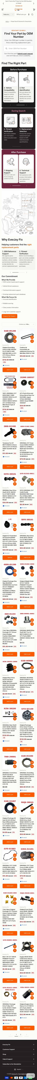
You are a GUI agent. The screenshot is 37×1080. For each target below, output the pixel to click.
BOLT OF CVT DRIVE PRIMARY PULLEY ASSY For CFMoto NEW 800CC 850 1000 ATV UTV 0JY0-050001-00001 (10, 961)
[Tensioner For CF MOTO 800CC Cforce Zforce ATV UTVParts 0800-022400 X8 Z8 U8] (10, 431)
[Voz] (28, 14)
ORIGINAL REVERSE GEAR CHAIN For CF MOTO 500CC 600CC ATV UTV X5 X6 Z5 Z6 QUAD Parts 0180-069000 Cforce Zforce (27, 683)
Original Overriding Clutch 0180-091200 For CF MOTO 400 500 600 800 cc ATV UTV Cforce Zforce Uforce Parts (9, 352)
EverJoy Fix (15, 1074)
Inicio (7, 21)
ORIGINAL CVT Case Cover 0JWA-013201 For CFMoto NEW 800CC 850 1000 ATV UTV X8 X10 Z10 (27, 869)
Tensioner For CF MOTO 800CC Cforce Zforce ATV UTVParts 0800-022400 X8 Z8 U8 (10, 446)
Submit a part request (25, 54)
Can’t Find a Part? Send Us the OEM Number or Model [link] (18, 2)
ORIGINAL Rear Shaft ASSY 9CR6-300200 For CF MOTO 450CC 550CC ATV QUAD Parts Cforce (9, 728)
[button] (34, 9)
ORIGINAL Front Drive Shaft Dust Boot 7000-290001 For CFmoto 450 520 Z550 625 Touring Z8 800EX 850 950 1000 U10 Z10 (10, 778)
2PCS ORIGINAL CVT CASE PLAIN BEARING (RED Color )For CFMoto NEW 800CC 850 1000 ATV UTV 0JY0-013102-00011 (27, 496)
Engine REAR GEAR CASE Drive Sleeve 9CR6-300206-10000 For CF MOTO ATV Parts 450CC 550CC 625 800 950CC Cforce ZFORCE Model (27, 963)
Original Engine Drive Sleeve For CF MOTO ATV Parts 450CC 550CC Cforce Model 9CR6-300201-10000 (27, 1007)
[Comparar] (15, 341)
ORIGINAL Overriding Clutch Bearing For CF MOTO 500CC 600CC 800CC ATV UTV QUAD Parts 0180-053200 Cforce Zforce (27, 778)
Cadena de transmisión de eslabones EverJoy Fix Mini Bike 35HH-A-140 (27, 350)
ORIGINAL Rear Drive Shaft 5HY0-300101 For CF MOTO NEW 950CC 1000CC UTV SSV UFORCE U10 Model (9, 495)
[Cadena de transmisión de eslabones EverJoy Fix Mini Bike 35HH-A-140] (27, 336)
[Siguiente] (33, 3)
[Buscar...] (32, 14)
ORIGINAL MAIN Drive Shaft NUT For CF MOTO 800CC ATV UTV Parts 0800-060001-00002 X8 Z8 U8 (27, 635)
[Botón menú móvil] (3, 9)
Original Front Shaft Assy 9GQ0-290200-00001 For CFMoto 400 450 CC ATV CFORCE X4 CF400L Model (27, 914)
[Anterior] (3, 3)
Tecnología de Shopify (24, 1074)
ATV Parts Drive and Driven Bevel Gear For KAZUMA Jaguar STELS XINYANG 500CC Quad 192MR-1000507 (27, 398)
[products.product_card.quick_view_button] (15, 337)
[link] (10, 1034)
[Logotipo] (18, 9)
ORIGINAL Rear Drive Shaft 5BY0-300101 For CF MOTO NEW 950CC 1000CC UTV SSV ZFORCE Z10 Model (27, 540)
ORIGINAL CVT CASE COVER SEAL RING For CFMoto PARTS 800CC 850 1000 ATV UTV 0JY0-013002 (10, 869)
